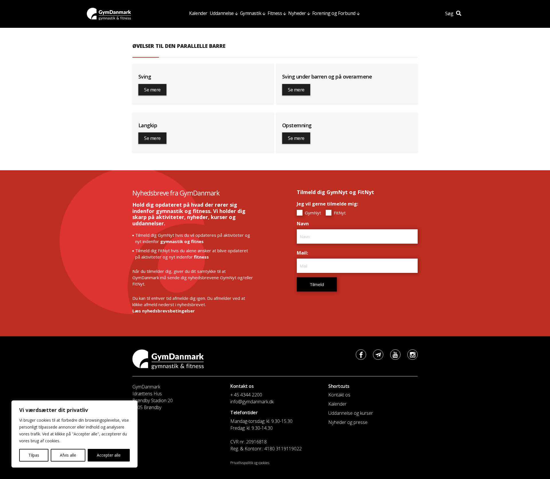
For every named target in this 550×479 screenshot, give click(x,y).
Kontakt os (339, 395)
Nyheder (297, 13)
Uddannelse (222, 13)
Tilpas (33, 455)
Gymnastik (251, 13)
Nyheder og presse (348, 422)
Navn (304, 223)
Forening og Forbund (333, 13)
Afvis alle (68, 455)
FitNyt (339, 213)
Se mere (152, 90)
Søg (450, 13)
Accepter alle (109, 455)
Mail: (304, 253)
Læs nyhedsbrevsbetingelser (163, 311)
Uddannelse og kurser (350, 413)
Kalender (198, 13)
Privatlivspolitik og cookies (249, 462)
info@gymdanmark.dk (252, 401)
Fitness (275, 13)
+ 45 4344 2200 (246, 395)
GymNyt (312, 213)
